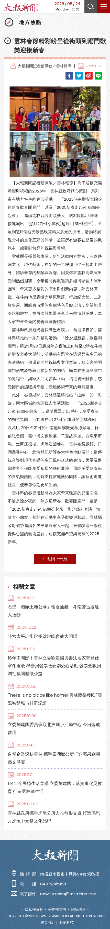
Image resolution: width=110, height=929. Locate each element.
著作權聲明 (57, 909)
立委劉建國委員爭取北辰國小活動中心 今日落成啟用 (54, 728)
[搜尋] (90, 6)
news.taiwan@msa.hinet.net (68, 894)
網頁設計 (48, 922)
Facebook (69, 76)
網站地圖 (78, 909)
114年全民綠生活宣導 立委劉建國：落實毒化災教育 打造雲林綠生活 (55, 787)
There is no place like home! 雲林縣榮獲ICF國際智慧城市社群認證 (55, 699)
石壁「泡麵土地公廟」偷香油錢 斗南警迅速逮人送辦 (53, 611)
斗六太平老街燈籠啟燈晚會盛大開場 (42, 636)
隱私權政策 (34, 909)
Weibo (89, 76)
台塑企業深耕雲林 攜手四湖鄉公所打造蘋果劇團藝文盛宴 (54, 758)
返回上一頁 (57, 559)
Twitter (79, 76)
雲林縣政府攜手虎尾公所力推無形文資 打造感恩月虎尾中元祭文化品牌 (54, 817)
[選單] (103, 6)
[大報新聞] (21, 7)
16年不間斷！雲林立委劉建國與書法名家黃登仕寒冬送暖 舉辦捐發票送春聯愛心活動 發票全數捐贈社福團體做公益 (54, 666)
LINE (98, 76)
